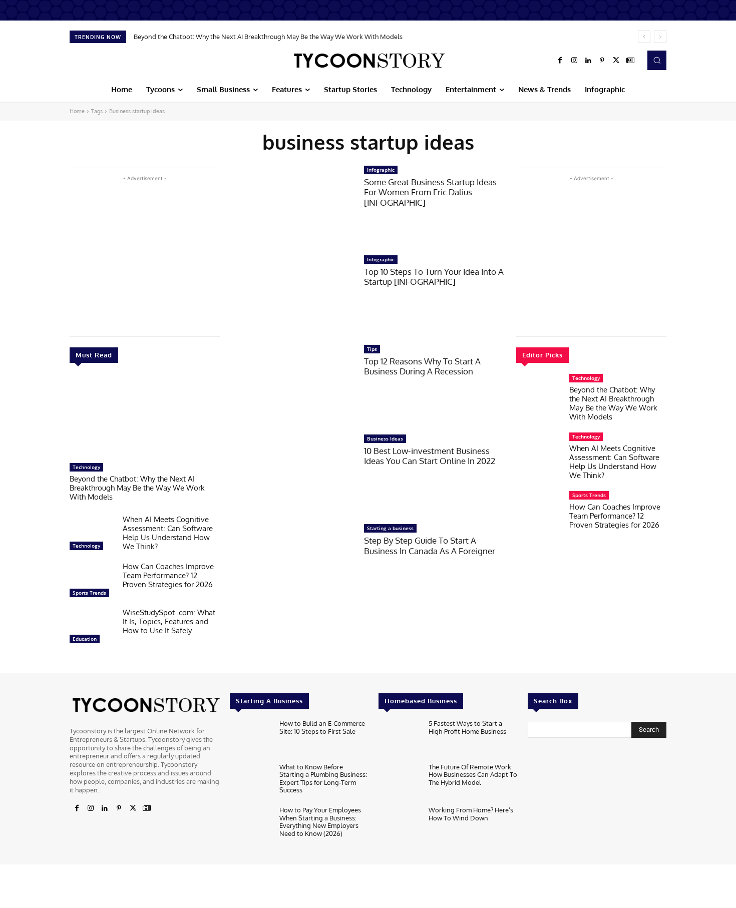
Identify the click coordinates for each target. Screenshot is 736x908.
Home (77, 111)
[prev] (644, 37)
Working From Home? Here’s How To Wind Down (471, 814)
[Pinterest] (602, 61)
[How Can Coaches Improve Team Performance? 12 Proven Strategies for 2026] (92, 582)
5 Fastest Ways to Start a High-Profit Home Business (467, 727)
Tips (372, 348)
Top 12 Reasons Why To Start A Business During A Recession (422, 366)
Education (85, 638)
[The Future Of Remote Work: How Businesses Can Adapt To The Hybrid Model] (399, 782)
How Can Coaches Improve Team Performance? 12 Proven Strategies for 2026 (168, 575)
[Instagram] (574, 61)
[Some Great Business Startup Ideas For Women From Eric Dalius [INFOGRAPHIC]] (292, 205)
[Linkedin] (588, 61)
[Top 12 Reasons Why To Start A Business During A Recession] (292, 384)
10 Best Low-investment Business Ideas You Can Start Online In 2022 (429, 455)
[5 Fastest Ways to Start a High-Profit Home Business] (399, 738)
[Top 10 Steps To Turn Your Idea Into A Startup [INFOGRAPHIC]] (292, 294)
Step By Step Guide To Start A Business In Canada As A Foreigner (429, 545)
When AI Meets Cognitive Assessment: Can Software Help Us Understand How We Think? (168, 533)
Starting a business (390, 528)
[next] (660, 37)
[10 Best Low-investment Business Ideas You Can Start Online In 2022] (292, 473)
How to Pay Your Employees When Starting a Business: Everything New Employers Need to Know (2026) (320, 821)
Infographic (381, 169)
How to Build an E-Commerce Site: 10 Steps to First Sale (322, 727)
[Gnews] (630, 61)
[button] (656, 60)
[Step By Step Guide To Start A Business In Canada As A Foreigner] (292, 563)
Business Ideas (385, 438)
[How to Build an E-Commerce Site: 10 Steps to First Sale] (250, 738)
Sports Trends (89, 592)
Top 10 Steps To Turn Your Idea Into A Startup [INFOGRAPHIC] (434, 276)
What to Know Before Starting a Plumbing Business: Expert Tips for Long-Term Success (323, 778)
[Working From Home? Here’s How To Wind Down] (399, 825)
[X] (616, 61)
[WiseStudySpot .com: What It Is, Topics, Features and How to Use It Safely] (92, 628)
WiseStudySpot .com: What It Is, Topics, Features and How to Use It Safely (169, 621)
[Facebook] (560, 61)
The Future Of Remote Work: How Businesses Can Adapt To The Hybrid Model (473, 774)
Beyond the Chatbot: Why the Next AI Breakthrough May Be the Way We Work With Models (268, 37)
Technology (86, 467)
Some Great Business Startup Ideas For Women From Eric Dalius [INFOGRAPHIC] (430, 192)
